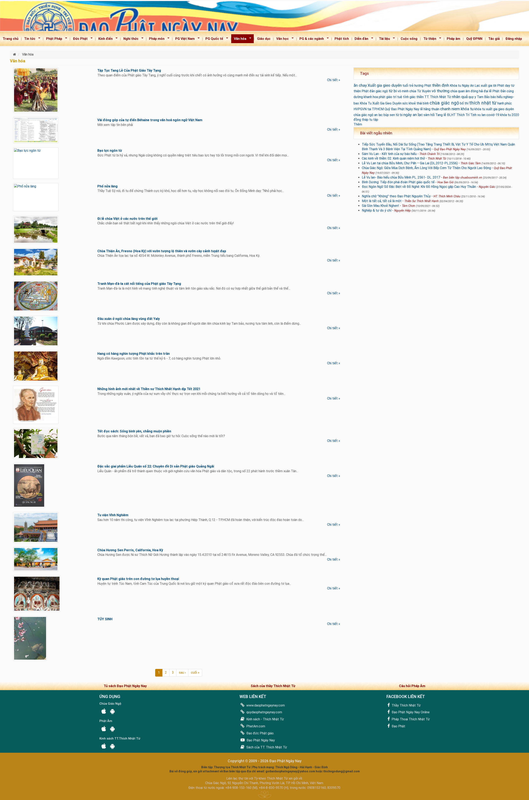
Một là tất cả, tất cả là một (382, 201)
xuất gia (486, 86)
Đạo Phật (398, 726)
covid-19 (492, 115)
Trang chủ (10, 39)
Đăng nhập (513, 39)
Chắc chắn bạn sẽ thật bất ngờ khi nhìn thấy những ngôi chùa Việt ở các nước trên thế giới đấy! (165, 223)
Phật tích (342, 39)
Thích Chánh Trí (429, 154)
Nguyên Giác (487, 187)
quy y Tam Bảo (479, 97)
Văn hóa (238, 39)
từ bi (393, 91)
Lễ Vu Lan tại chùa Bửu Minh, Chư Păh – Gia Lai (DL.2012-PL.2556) (410, 163)
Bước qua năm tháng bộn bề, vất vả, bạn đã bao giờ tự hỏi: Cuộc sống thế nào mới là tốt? (161, 436)
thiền (420, 97)
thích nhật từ (483, 102)
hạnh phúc (504, 103)
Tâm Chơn (408, 206)
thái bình (423, 103)
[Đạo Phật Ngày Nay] (15, 54)
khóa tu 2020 (509, 115)
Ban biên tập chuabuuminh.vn (462, 177)
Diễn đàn (360, 39)
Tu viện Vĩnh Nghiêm (112, 515)
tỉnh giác (409, 97)
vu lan (481, 115)
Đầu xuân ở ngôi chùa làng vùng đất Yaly (128, 319)
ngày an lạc (413, 114)
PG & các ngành (310, 39)
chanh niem (450, 109)
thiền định (440, 85)
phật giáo (385, 97)
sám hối (429, 115)
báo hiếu (497, 97)
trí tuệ (397, 97)
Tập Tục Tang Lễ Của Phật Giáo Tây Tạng (129, 70)
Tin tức (29, 39)
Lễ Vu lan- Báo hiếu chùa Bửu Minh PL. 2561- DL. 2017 (401, 177)
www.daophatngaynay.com (265, 705)
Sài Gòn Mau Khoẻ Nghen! (380, 206)
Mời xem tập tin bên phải (115, 125)
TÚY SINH (104, 619)
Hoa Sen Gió (445, 182)
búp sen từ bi (393, 115)
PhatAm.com (255, 726)
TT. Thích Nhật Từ (437, 97)
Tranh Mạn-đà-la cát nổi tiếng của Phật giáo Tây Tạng (139, 284)
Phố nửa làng (107, 186)
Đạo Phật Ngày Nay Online (410, 712)
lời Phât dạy (501, 86)
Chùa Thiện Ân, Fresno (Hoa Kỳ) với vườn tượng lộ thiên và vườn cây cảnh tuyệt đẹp (161, 251)
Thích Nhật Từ (437, 158)
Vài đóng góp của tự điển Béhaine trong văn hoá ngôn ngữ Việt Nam (149, 120)
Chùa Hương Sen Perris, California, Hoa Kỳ (130, 550)
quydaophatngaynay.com (263, 712)
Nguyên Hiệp (402, 210)
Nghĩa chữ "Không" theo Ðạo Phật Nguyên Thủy (396, 196)
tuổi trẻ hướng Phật (417, 86)
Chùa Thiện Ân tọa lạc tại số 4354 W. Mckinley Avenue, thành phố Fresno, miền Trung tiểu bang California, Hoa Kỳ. (178, 256)
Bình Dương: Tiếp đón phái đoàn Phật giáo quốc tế (398, 182)
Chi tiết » (333, 80)
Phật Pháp (52, 39)
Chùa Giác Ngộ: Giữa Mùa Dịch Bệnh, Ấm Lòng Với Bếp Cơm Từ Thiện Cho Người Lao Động (426, 168)
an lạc (378, 115)
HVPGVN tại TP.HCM (369, 109)
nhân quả (460, 96)
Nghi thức (129, 39)
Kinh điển (104, 39)
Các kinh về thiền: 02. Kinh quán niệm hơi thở (393, 158)
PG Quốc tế (213, 39)
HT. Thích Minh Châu (447, 196)
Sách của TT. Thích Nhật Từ (266, 747)
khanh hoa (371, 97)
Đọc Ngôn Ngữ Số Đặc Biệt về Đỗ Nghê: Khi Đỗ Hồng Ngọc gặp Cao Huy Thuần (419, 187)
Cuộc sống (409, 39)
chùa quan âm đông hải (466, 91)
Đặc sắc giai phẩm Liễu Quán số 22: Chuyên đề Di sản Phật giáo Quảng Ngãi (155, 466)
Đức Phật (79, 39)
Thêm (358, 124)
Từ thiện (428, 39)
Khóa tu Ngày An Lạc (465, 86)
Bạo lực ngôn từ (109, 151)
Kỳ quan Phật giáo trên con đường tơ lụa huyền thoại (138, 579)
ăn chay (360, 85)
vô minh (403, 91)
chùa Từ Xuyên (420, 91)
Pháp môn (156, 39)
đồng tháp (361, 120)
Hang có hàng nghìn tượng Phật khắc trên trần (133, 354)
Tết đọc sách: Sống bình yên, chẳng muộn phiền (134, 431)
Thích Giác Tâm (471, 163)
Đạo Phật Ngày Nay (260, 740)
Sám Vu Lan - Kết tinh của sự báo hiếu (389, 154)
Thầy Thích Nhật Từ (406, 705)
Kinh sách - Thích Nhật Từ (264, 719)
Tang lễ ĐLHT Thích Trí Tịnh (456, 115)
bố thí (464, 103)
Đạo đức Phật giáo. (259, 733)
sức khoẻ (409, 103)
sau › (182, 673)
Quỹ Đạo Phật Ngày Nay (402, 109)
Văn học (281, 39)
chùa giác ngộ (444, 102)
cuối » (195, 673)
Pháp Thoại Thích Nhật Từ (410, 719)
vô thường (440, 91)
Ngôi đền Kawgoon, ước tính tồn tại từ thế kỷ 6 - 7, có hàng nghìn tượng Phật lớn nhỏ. (159, 358)
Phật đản (368, 91)
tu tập (373, 120)
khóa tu (467, 109)
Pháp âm (453, 39)
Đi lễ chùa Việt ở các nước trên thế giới (127, 219)
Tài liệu (383, 39)
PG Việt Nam (184, 39)
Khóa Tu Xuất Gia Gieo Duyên (381, 103)
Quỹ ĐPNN (474, 39)
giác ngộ (382, 91)
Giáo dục (263, 39)
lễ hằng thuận (429, 109)
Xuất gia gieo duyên (385, 85)
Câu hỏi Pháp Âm (412, 686)
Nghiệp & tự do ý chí (376, 210)
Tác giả (494, 39)
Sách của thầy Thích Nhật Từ (273, 686)
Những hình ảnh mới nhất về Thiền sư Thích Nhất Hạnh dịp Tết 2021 (148, 389)
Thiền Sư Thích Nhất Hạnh (421, 201)
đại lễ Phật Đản (495, 91)
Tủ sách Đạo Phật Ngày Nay (125, 686)
